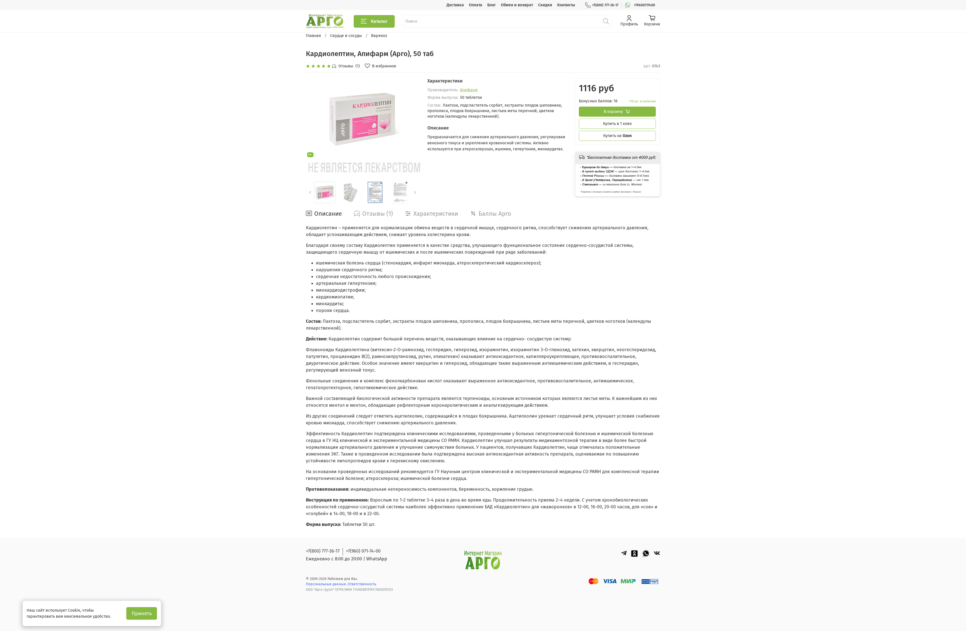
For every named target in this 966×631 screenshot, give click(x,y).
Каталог (379, 21)
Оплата (475, 5)
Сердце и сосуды (346, 35)
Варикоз (379, 35)
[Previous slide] (314, 119)
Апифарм (469, 89)
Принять (142, 613)
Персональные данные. (327, 584)
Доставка (455, 5)
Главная (313, 35)
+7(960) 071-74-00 (363, 551)
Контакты (566, 5)
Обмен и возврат (517, 5)
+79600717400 (644, 5)
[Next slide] (411, 119)
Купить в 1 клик (617, 123)
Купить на (617, 135)
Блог (491, 5)
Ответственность (362, 584)
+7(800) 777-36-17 (605, 5)
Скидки (545, 5)
